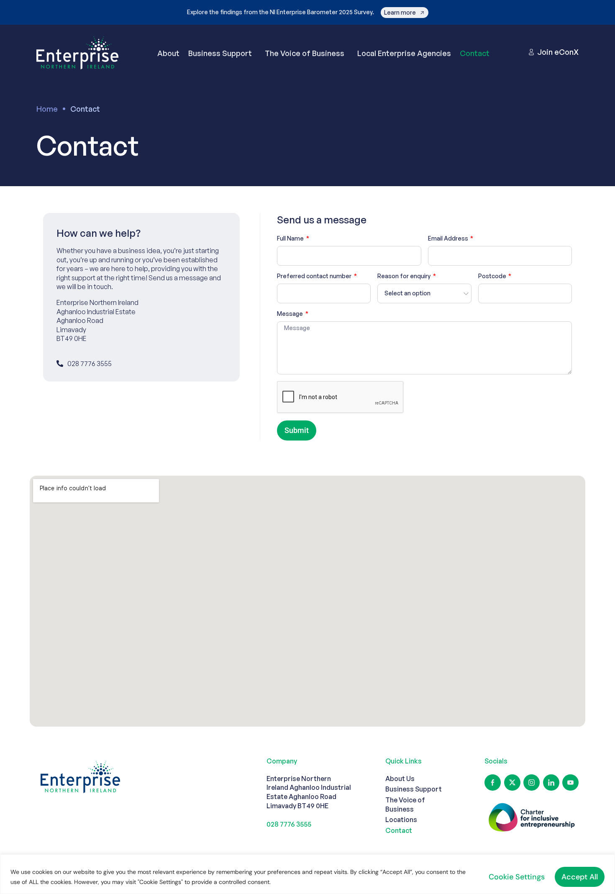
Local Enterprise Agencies (404, 53)
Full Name (291, 238)
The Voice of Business (304, 53)
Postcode (492, 275)
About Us (400, 778)
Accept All (579, 877)
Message (290, 313)
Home (47, 108)
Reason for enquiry (404, 275)
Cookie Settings (517, 877)
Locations (401, 819)
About (168, 53)
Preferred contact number (315, 275)
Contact (474, 53)
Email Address (448, 238)
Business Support (220, 53)
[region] (307, 874)
